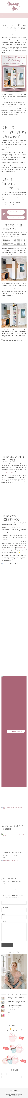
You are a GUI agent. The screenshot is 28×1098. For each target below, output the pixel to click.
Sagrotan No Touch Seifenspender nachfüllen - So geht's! (16, 998)
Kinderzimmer (14, 23)
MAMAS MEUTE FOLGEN (16, 217)
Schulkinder (6, 1076)
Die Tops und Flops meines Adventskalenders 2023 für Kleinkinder (17, 1015)
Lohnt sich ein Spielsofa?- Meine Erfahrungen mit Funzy (15, 1006)
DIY (9, 1073)
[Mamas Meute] (14, 6)
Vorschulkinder (16, 1076)
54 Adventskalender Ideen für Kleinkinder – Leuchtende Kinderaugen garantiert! (17, 1011)
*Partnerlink (6, 1092)
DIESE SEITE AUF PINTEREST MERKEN (16, 212)
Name (3, 900)
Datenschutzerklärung (19, 1092)
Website (3, 914)
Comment (3, 921)
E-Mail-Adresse (5, 907)
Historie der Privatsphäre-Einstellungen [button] (14, 1094)
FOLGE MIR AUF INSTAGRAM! (16, 731)
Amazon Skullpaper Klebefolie (9, 472)
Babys (4, 1073)
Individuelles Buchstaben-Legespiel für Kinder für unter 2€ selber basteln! (17, 1002)
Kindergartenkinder (17, 1073)
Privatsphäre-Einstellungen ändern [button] (14, 1093)
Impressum (12, 1092)
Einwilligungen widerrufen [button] (14, 1095)
